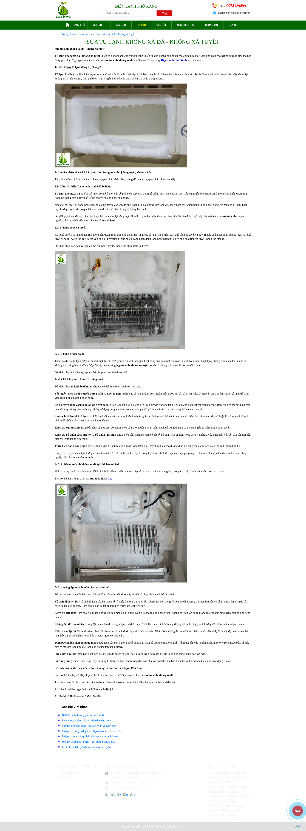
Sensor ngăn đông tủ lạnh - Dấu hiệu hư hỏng (87, 720)
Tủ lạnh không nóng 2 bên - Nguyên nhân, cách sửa (90, 736)
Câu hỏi (161, 25)
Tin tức (141, 25)
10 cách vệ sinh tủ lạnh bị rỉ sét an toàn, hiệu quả (88, 741)
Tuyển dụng (63, 777)
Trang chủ (78, 24)
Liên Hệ (232, 25)
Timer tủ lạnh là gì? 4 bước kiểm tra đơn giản (86, 747)
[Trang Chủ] (63, 10)
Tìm (164, 13)
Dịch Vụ (97, 25)
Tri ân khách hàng (67, 772)
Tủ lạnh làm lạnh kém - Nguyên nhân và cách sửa (89, 725)
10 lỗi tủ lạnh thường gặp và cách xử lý (83, 715)
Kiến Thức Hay (185, 25)
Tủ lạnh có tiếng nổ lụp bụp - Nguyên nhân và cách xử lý (92, 731)
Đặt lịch (120, 25)
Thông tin (211, 25)
